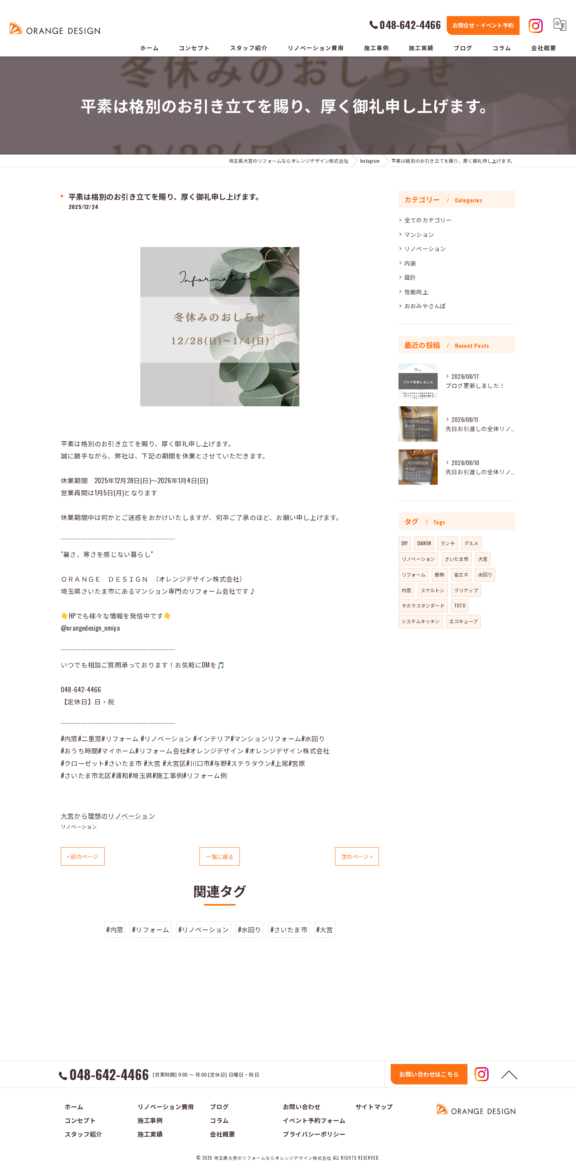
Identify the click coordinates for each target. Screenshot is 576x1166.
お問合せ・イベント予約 (483, 25)
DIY (405, 543)
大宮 (482, 558)
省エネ (461, 574)
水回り (485, 574)
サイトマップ (374, 1106)
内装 (410, 263)
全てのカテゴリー (428, 220)
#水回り (250, 929)
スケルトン (433, 590)
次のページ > (357, 856)
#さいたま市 (289, 929)
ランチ (447, 543)
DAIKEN (424, 543)
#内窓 (114, 929)
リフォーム (414, 574)
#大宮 (324, 929)
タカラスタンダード (423, 605)
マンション (419, 234)
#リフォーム (150, 929)
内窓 (406, 590)
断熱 (439, 574)
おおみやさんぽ (425, 306)
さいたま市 (457, 558)
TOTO (460, 605)
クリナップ (466, 590)
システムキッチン (421, 621)
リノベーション (79, 826)
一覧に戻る (220, 856)
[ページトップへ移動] (509, 1074)
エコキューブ (463, 621)
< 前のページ (82, 856)
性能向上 (416, 291)
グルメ (471, 543)
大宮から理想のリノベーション (108, 815)
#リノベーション (203, 929)
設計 (410, 277)
